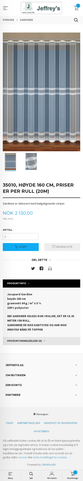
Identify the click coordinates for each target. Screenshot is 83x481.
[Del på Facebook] (41, 269)
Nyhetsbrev (41, 431)
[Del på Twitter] (33, 269)
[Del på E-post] (50, 269)
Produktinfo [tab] (16, 283)
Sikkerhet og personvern (60, 423)
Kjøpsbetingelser (28, 423)
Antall (7, 230)
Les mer (22, 457)
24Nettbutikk (49, 464)
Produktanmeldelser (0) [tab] (24, 341)
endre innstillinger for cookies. (50, 457)
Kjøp (23, 246)
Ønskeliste (64, 246)
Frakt (10, 423)
